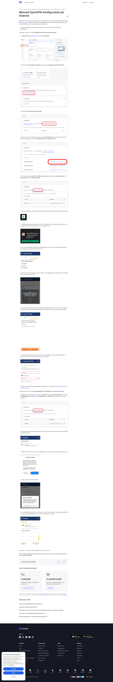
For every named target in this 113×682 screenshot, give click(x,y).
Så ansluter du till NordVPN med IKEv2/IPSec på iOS (32, 613)
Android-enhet (24, 22)
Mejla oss (50, 588)
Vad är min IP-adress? (43, 650)
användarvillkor (45, 593)
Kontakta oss (60, 655)
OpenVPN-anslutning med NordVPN (28, 607)
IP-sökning (40, 648)
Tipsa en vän (22, 662)
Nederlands (58, 553)
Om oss (20, 645)
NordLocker (79, 653)
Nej (64, 561)
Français (43, 553)
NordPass (79, 650)
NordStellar (79, 655)
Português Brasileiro (23, 555)
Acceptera (13, 669)
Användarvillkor (61, 653)
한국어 (53, 553)
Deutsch (31, 553)
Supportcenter (61, 645)
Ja (58, 561)
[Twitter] (23, 637)
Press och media (42, 658)
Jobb (20, 648)
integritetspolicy (63, 593)
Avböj (13, 673)
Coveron (79, 658)
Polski (65, 553)
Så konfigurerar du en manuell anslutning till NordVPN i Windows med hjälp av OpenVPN (41, 610)
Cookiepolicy (11, 665)
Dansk (27, 553)
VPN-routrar (21, 653)
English (35, 553)
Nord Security (80, 645)
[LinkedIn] (26, 637)
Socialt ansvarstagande (43, 655)
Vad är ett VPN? (41, 645)
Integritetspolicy (61, 648)
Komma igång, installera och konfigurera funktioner (37, 9)
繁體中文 (30, 555)
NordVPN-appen (55, 9)
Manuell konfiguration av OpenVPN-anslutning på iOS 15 (33, 616)
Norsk (62, 553)
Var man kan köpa (23, 660)
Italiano (46, 553)
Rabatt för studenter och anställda (26, 658)
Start (21, 9)
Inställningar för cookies (63, 650)
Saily (78, 660)
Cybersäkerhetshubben (43, 653)
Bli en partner (41, 660)
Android (63, 9)
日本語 (50, 553)
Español (39, 553)
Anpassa (13, 676)
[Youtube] (29, 637)
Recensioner (21, 655)
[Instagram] (33, 637)
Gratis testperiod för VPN (24, 650)
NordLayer (79, 648)
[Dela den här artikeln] (67, 16)
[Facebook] (20, 637)
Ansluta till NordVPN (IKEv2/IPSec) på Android (30, 604)
